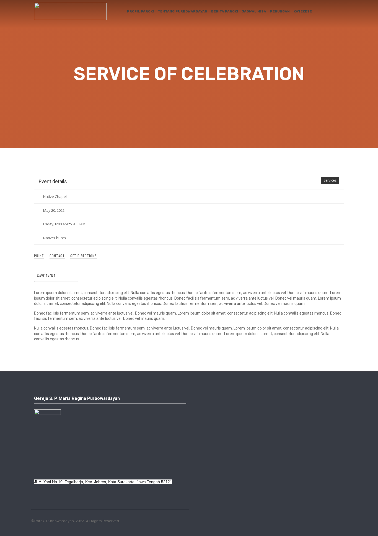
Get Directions (83, 255)
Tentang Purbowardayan (182, 11)
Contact (57, 255)
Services (330, 180)
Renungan (280, 11)
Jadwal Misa (254, 11)
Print (39, 255)
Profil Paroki (140, 11)
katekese (303, 11)
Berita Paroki (224, 11)
